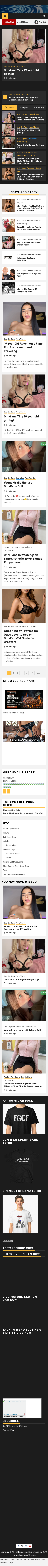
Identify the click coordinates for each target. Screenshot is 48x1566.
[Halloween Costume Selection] (8, 257)
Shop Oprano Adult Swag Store (16, 866)
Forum (6, 833)
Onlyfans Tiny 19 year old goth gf (24, 99)
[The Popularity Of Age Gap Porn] (8, 273)
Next (38, 673)
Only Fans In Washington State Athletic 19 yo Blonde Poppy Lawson (29, 161)
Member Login (9, 849)
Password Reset (13, 853)
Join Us (6, 841)
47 (31, 673)
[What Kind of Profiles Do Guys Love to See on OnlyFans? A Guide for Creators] (8, 174)
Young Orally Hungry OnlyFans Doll (18, 72)
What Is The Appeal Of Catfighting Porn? (27, 290)
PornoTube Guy (26, 95)
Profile (8, 858)
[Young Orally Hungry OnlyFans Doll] (24, 46)
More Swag (8, 1240)
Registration (11, 845)
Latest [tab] (10, 107)
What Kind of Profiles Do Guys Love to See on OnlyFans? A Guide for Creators (30, 177)
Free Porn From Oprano (25, 152)
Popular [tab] (25, 107)
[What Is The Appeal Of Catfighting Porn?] (8, 288)
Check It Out (8, 778)
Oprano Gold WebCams (13, 862)
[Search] (44, 16)
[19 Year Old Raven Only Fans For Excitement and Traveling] (8, 117)
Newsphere (18, 1555)
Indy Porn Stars (9, 837)
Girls (10, 95)
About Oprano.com (11, 828)
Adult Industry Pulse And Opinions (29, 168)
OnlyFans (16, 95)
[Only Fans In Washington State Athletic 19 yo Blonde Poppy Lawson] (8, 158)
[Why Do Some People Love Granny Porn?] (8, 242)
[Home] (4, 16)
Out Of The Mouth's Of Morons (15, 1426)
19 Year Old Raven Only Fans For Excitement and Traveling (30, 118)
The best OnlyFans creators (14, 874)
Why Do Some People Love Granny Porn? (28, 244)
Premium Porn (8, 1430)
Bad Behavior (6, 1559)
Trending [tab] (39, 107)
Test (5, 870)
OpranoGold (20, 66)
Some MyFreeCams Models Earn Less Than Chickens (29, 228)
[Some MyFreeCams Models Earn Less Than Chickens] (8, 225)
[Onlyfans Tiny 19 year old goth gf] (8, 130)
